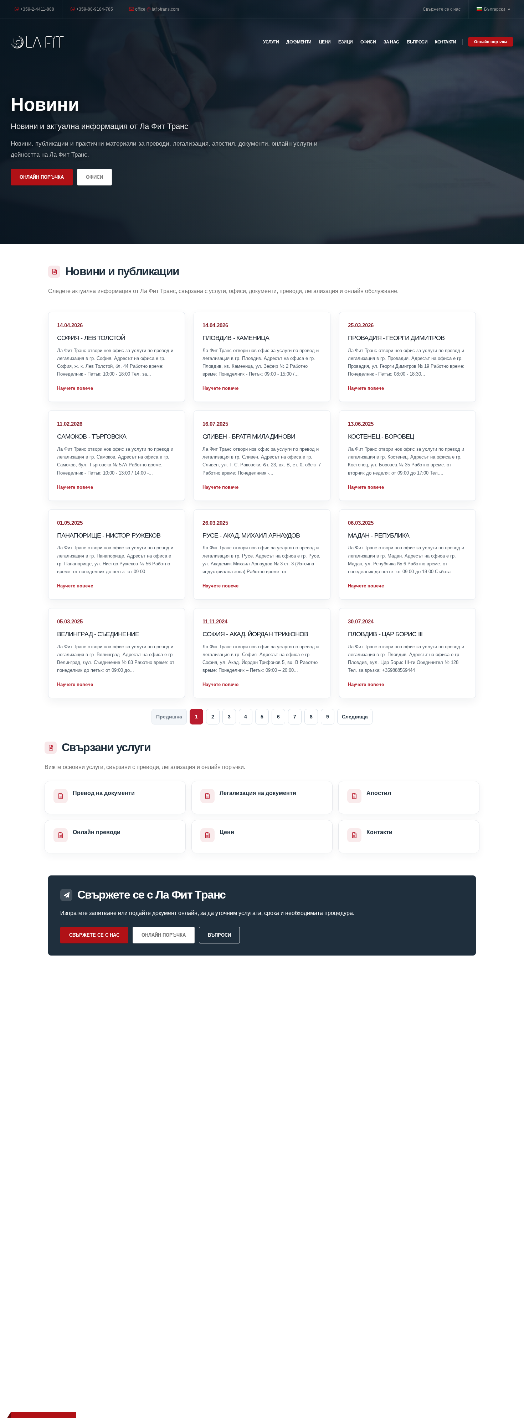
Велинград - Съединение (98, 634)
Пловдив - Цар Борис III (385, 634)
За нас (391, 42)
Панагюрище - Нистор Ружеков (108, 535)
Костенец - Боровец (381, 436)
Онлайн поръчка (490, 42)
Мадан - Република (378, 535)
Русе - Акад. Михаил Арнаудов (251, 535)
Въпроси (417, 42)
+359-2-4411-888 (36, 9)
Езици (345, 42)
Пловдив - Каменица (235, 337)
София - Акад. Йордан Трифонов (255, 634)
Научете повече (75, 388)
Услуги (271, 42)
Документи (299, 42)
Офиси (368, 42)
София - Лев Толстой (91, 337)
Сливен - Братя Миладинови (248, 436)
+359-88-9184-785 (94, 9)
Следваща (355, 717)
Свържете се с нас (442, 9)
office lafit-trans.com (156, 9)
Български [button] (495, 9)
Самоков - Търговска (92, 436)
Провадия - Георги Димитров (396, 337)
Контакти (445, 42)
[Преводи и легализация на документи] (37, 42)
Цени (325, 42)
